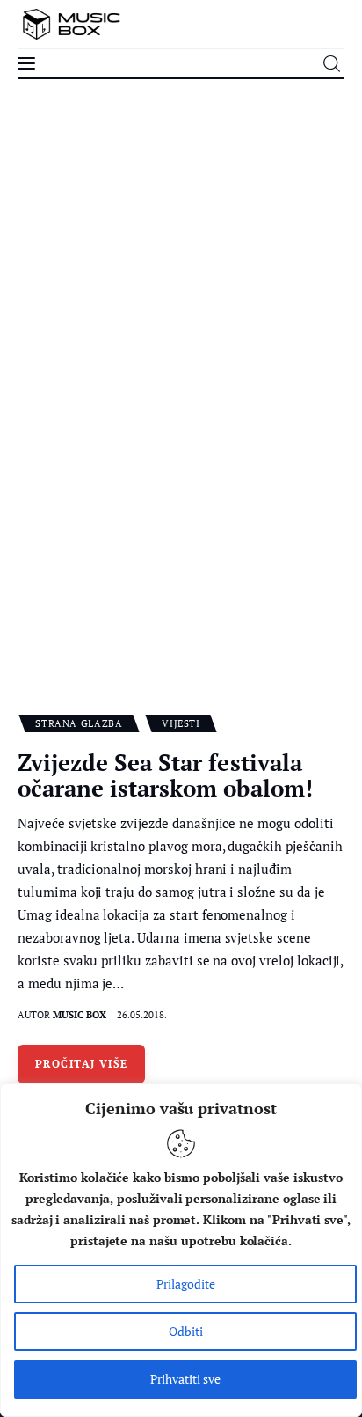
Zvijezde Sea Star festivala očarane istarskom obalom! (165, 775)
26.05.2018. (142, 1015)
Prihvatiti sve (185, 1378)
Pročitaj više (81, 1063)
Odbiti (186, 1331)
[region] (181, 1250)
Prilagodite (185, 1283)
